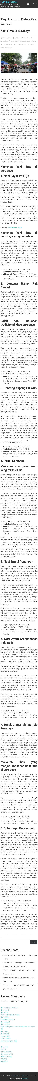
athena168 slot (6, 1038)
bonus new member (8, 1019)
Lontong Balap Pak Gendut (18, 41)
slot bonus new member (9, 1008)
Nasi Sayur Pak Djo (11, 44)
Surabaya (5, 41)
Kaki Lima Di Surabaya (15, 31)
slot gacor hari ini (7, 1054)
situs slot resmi (6, 1056)
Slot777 (3, 1049)
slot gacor (4, 1031)
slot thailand (5, 1017)
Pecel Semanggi (21, 44)
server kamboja (6, 1052)
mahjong (4, 1059)
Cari (2, 938)
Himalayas (25, 1076)
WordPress (25, 1078)
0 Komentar (27, 38)
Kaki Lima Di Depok (15, 227)
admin (16, 38)
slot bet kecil (5, 1022)
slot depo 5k (5, 1010)
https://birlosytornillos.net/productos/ (14, 1027)
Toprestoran (8, 1)
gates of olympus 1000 (9, 1041)
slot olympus (5, 1024)
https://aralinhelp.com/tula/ (10, 1015)
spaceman (4, 1012)
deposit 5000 (5, 1036)
